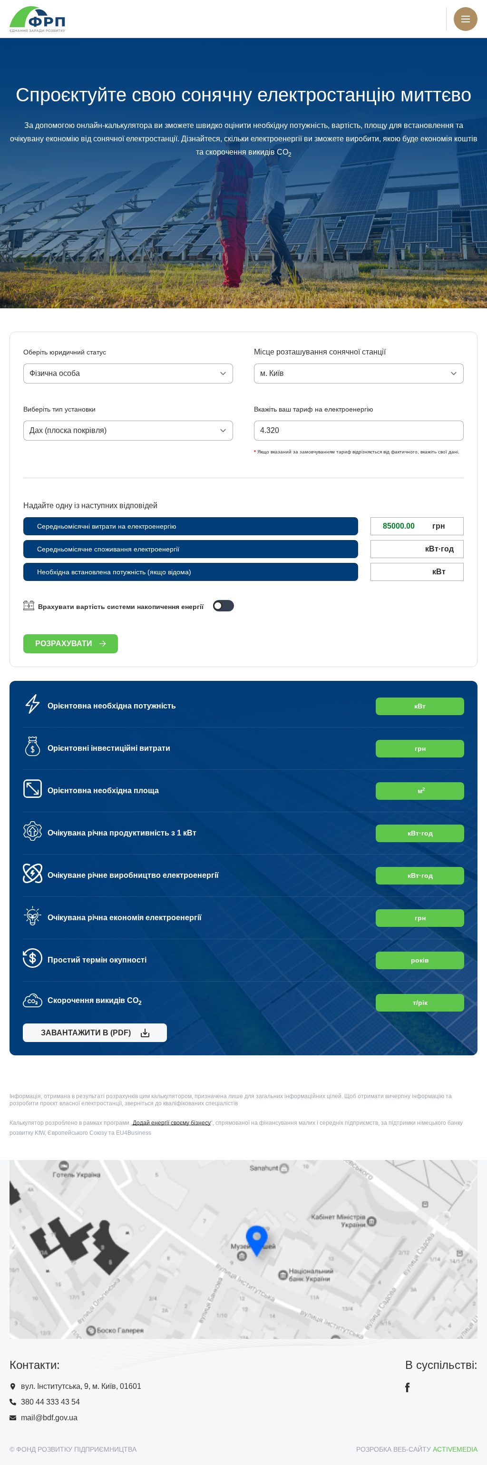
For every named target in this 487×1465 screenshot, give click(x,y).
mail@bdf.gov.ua (49, 1418)
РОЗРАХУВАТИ (63, 643)
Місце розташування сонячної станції (320, 352)
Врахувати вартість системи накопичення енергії (121, 606)
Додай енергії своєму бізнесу (172, 1123)
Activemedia (455, 1449)
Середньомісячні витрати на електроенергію (106, 526)
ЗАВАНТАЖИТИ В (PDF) (84, 1033)
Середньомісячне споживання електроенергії (108, 549)
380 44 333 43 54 (50, 1402)
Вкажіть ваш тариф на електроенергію (313, 409)
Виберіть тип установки (59, 409)
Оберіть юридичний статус (64, 352)
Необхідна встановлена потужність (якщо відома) (114, 572)
